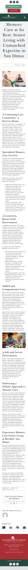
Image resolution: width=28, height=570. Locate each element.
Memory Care (10, 489)
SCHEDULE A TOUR (14, 6)
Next (23, 65)
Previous (17, 65)
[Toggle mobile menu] (25, 17)
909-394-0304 (14, 549)
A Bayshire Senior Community (14, 552)
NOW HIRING (14, 10)
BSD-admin (7, 488)
